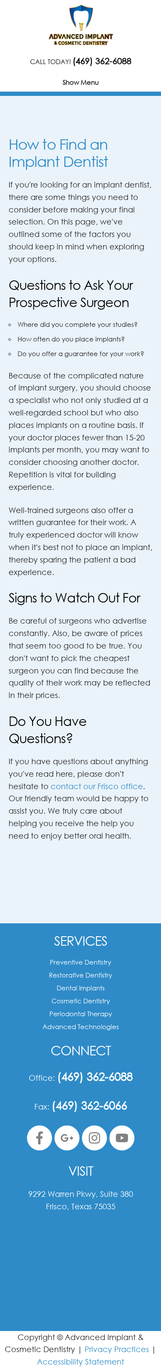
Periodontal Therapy (80, 1013)
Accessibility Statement (80, 1361)
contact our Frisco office (97, 786)
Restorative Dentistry (80, 975)
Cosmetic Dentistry (81, 1000)
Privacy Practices (117, 1349)
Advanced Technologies (81, 1026)
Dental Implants (81, 988)
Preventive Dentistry (80, 962)
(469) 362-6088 (102, 61)
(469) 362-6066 (89, 1105)
